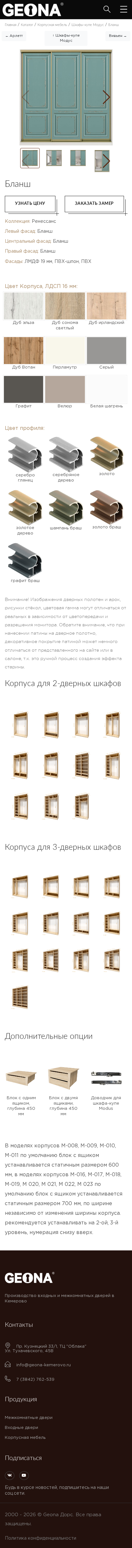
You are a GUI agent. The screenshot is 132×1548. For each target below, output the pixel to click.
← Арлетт (14, 36)
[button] (106, 97)
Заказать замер (94, 204)
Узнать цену (30, 204)
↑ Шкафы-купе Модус (66, 38)
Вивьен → (118, 36)
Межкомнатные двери (29, 1418)
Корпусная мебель (25, 1437)
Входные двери (21, 1428)
